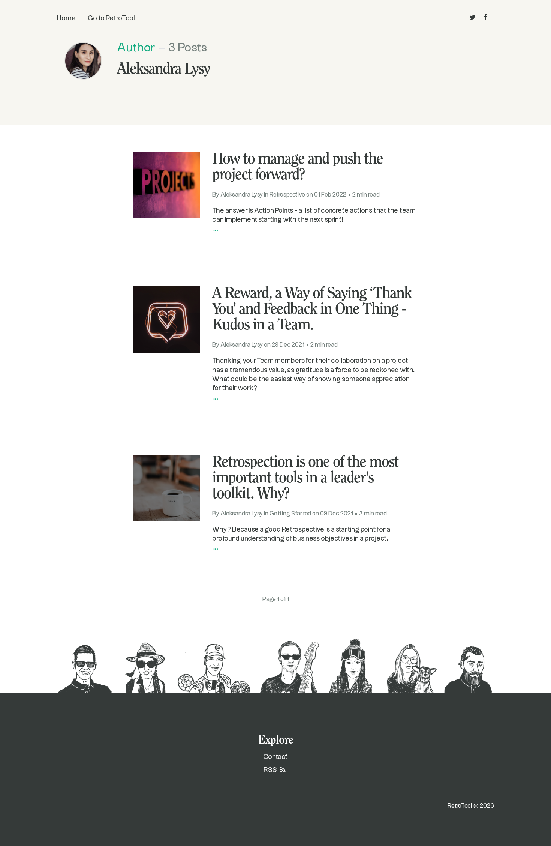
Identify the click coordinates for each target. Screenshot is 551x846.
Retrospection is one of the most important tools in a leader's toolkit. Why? (305, 478)
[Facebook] (485, 17)
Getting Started (290, 514)
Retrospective (287, 195)
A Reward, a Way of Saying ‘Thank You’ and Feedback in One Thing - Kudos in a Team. (311, 309)
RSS (271, 770)
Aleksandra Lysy (241, 195)
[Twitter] (472, 17)
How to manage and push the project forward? (297, 167)
